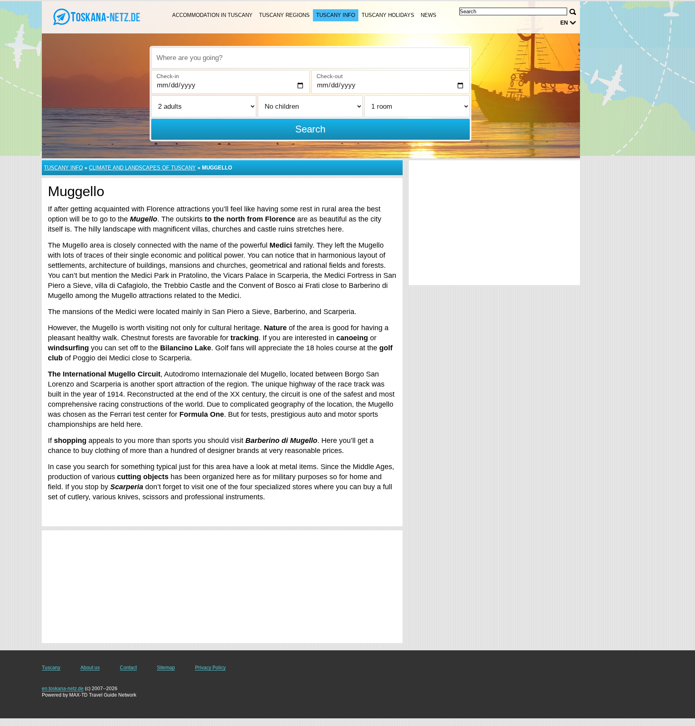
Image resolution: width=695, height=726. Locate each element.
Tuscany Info (335, 15)
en (564, 22)
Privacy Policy (210, 667)
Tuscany (51, 667)
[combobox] (310, 58)
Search (310, 129)
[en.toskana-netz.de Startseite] (97, 16)
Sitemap (166, 667)
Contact (128, 667)
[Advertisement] (222, 586)
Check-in (167, 76)
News (428, 15)
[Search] (573, 12)
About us (90, 667)
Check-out (330, 76)
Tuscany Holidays (388, 15)
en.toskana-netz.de (63, 688)
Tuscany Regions (284, 15)
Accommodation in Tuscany (212, 15)
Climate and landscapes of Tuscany (142, 168)
